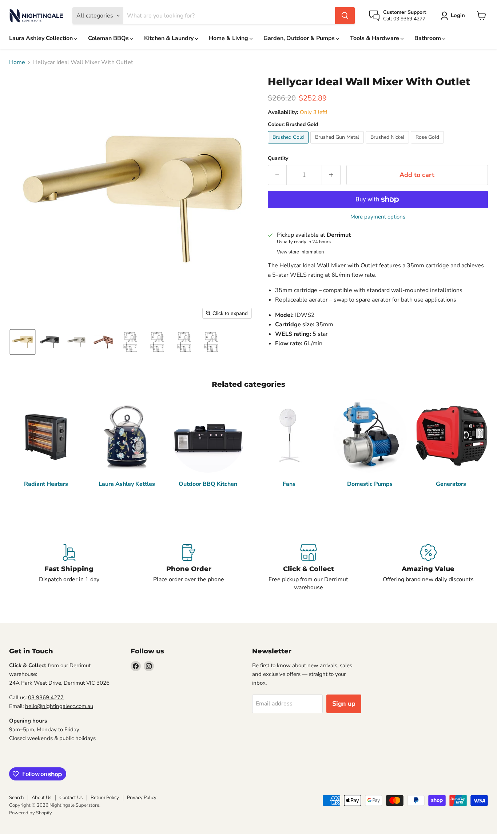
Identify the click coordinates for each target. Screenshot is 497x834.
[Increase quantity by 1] (331, 175)
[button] (454, 15)
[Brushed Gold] (289, 145)
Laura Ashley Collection (41, 38)
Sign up (343, 703)
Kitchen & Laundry (169, 38)
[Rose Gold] (428, 145)
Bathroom (428, 38)
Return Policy (105, 797)
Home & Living (229, 38)
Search (16, 797)
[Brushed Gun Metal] (338, 145)
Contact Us (71, 797)
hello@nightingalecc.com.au (59, 706)
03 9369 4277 (46, 697)
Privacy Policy (141, 797)
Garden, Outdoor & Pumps (299, 38)
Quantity (278, 158)
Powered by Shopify (30, 813)
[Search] (345, 15)
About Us (41, 797)
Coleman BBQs (109, 38)
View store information (300, 252)
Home (17, 62)
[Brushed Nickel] (388, 145)
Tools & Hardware (375, 38)
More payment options (377, 217)
